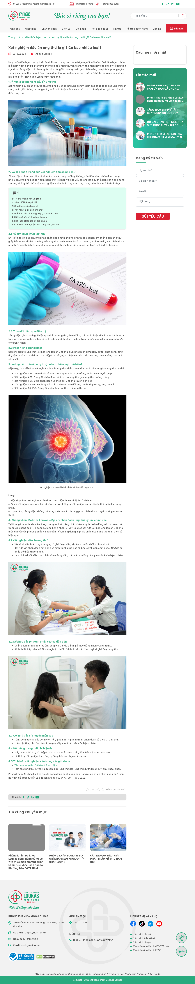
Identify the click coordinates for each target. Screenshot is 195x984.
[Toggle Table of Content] (14, 192)
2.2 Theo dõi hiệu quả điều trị (26, 202)
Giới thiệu (31, 28)
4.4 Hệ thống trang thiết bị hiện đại (29, 221)
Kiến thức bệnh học (36, 37)
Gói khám (81, 28)
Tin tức (117, 28)
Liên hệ (157, 28)
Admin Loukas (43, 53)
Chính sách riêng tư (142, 942)
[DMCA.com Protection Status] (45, 957)
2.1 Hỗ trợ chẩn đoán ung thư (26, 198)
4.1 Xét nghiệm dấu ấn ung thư (27, 209)
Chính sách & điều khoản (144, 938)
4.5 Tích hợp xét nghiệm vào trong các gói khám (36, 224)
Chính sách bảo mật (142, 934)
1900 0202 (114, 4)
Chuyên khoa (49, 28)
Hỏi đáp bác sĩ (100, 28)
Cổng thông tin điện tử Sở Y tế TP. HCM (151, 946)
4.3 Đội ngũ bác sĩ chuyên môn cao (29, 217)
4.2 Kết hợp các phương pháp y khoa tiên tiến (35, 213)
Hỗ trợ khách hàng (137, 28)
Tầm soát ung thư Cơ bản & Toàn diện (35, 765)
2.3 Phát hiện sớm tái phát (25, 206)
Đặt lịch (178, 28)
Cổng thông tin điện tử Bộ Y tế (147, 950)
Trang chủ (14, 28)
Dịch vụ (66, 28)
